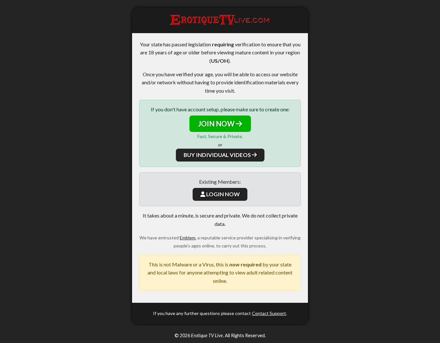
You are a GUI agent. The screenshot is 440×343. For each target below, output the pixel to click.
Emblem (188, 237)
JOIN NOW (217, 123)
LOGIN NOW (222, 194)
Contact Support (269, 313)
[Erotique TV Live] (220, 20)
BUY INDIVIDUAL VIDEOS (218, 155)
